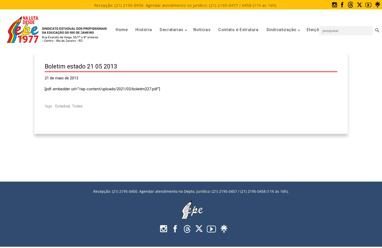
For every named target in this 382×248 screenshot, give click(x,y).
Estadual (62, 106)
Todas (77, 106)
